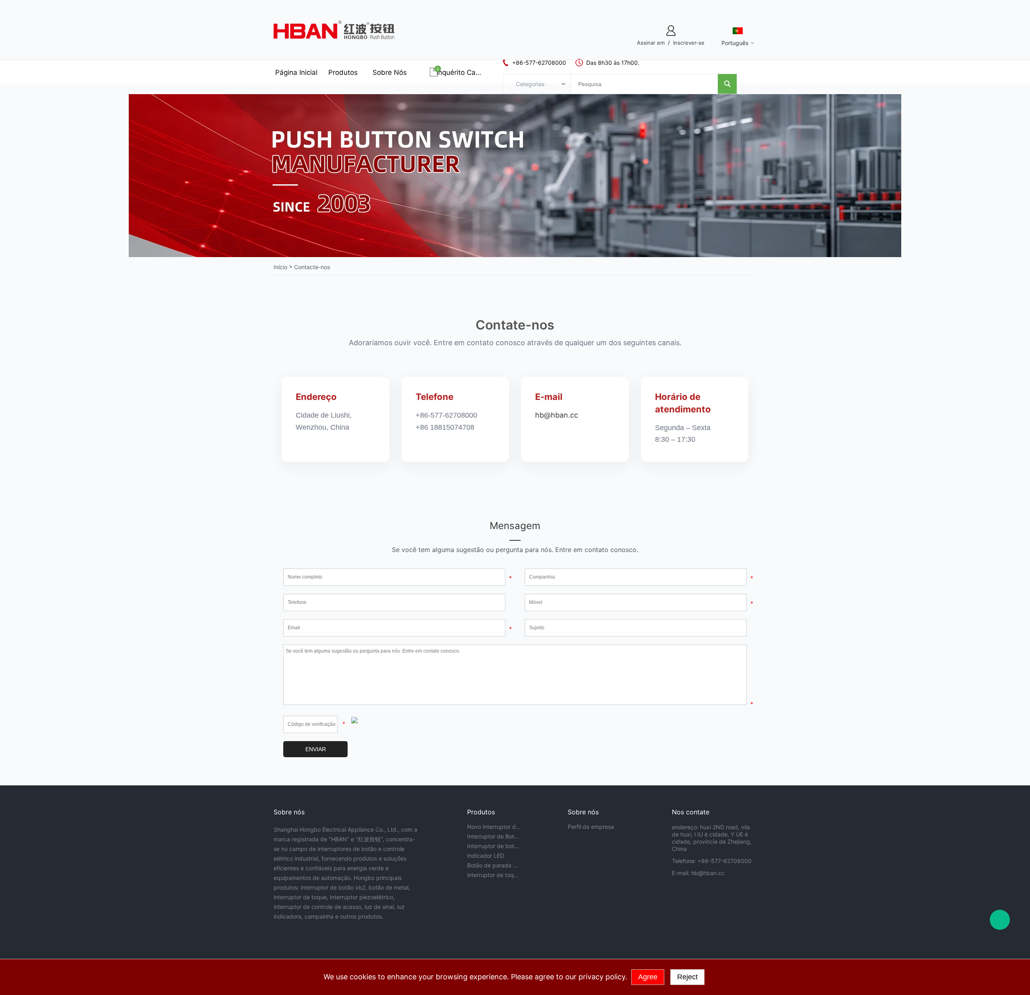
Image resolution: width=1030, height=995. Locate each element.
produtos (343, 72)
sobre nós (390, 72)
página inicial (296, 72)
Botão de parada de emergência (494, 865)
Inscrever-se (689, 42)
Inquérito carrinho (459, 72)
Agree (647, 977)
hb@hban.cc (556, 415)
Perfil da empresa (591, 826)
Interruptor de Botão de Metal (494, 836)
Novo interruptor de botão (494, 826)
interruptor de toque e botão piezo (494, 874)
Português (734, 42)
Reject (687, 977)
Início (280, 267)
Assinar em (651, 42)
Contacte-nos (312, 267)
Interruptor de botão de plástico (494, 846)
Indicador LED (485, 855)
